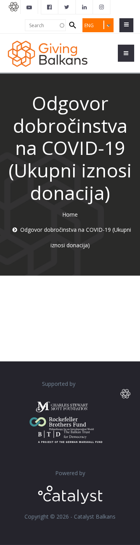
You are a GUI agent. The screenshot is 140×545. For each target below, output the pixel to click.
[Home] (47, 53)
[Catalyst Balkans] (49, 7)
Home (70, 214)
